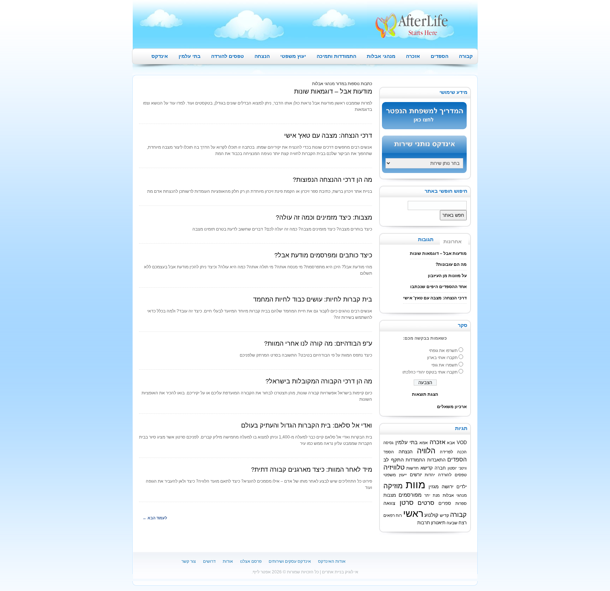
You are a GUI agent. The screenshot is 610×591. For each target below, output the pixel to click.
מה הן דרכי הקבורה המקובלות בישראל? (318, 381)
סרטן (406, 502)
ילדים (461, 486)
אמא (423, 442)
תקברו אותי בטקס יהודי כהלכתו (430, 372)
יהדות (430, 474)
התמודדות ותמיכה (336, 56)
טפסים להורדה (227, 56)
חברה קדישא (433, 468)
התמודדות (415, 460)
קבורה (466, 56)
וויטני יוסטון (457, 468)
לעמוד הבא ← (155, 518)
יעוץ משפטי (293, 56)
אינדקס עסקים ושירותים (290, 561)
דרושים (209, 561)
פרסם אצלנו (251, 561)
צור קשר (188, 561)
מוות (415, 484)
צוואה (389, 503)
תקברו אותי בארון (442, 357)
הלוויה (426, 451)
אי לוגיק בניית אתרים (340, 571)
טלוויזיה (394, 467)
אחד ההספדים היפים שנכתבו (438, 286)
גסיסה (388, 443)
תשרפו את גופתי (443, 350)
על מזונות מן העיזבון (447, 275)
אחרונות (452, 241)
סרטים (426, 503)
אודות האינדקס (332, 561)
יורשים (416, 474)
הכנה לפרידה (453, 451)
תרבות (423, 522)
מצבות (389, 495)
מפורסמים (410, 495)
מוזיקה (393, 486)
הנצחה (262, 56)
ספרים (444, 503)
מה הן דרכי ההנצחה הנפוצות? (332, 179)
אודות (228, 561)
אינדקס (159, 56)
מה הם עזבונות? (451, 264)
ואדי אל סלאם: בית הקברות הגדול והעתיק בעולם (306, 425)
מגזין (434, 486)
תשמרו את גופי (444, 365)
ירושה (448, 486)
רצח (463, 522)
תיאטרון (438, 522)
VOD (462, 442)
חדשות (412, 468)
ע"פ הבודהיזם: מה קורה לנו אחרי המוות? (318, 343)
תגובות (425, 239)
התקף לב (393, 459)
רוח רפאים (392, 515)
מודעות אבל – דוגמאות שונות (333, 91)
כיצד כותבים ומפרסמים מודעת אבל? (323, 255)
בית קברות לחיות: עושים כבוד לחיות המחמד (312, 299)
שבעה (452, 522)
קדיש (444, 515)
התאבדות (436, 460)
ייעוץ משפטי (395, 474)
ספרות (461, 503)
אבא (451, 442)
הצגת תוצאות (425, 394)
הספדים (439, 56)
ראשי (413, 513)
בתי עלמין (190, 56)
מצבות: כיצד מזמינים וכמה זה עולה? (324, 217)
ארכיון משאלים (452, 406)
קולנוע (431, 515)
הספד (388, 451)
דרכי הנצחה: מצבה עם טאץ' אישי (328, 135)
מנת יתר (432, 495)
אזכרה (413, 56)
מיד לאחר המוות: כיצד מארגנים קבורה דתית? (311, 469)
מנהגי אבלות (381, 56)
